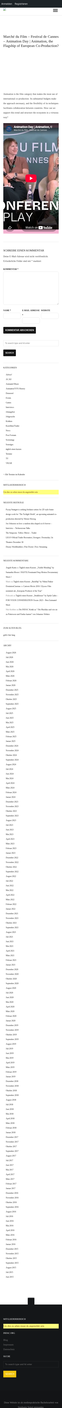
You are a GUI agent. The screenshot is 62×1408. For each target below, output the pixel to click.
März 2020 (10, 1011)
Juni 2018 (10, 1109)
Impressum (8, 1344)
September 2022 (12, 871)
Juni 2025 (10, 718)
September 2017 (12, 1151)
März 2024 (10, 788)
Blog (5, 1340)
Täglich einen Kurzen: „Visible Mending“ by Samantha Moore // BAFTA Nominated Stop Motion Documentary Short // (32, 572)
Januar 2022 (10, 909)
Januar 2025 (10, 741)
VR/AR (9, 463)
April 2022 (10, 895)
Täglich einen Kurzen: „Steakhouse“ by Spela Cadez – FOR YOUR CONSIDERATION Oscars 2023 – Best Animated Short (32, 600)
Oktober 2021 (11, 923)
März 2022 (10, 899)
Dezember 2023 (12, 802)
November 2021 (12, 918)
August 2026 (11, 653)
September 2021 (12, 927)
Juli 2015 (9, 1272)
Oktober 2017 (11, 1146)
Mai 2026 (9, 666)
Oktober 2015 (11, 1258)
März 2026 (10, 676)
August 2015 (11, 1267)
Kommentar (10, 269)
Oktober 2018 (11, 1090)
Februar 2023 (11, 848)
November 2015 (12, 1253)
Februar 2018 (11, 1128)
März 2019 (10, 1067)
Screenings (10, 440)
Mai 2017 (9, 1170)
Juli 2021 (9, 937)
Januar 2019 (10, 1076)
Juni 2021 (10, 941)
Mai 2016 (9, 1225)
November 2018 (12, 1086)
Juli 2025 (9, 713)
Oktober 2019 (11, 1034)
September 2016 (12, 1207)
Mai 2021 (9, 946)
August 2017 (11, 1156)
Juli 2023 (9, 825)
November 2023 (12, 806)
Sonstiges (9, 444)
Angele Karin (11, 567)
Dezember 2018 (12, 1081)
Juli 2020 (9, 993)
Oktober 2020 (11, 979)
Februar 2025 (11, 736)
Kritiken (9, 421)
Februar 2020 (11, 1016)
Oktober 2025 (11, 699)
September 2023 (12, 816)
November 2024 (12, 750)
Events (8, 398)
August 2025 (11, 708)
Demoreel (9, 393)
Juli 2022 (9, 881)
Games (8, 402)
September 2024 (12, 760)
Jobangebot (10, 412)
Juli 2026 (9, 657)
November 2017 (12, 1142)
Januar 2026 (10, 685)
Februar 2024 (11, 792)
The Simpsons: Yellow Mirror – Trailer (21, 533)
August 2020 (11, 988)
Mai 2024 (9, 778)
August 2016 (11, 1212)
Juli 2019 (9, 1048)
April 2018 (10, 1118)
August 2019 (11, 1044)
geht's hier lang (9, 635)
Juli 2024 (9, 769)
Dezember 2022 (12, 857)
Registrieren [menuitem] (21, 3)
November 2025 (12, 694)
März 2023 (10, 844)
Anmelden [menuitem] (6, 3)
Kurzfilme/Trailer (12, 426)
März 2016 (10, 1235)
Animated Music (12, 384)
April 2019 (10, 1062)
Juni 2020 (10, 997)
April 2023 (10, 839)
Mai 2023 (9, 834)
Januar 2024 (10, 797)
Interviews (10, 407)
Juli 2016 (9, 1216)
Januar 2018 (10, 1132)
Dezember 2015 (12, 1249)
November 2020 (12, 974)
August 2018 (11, 1100)
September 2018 (12, 1095)
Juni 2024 (10, 774)
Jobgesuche (10, 416)
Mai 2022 (9, 890)
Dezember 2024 (12, 746)
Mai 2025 (9, 722)
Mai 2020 (9, 1002)
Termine (9, 454)
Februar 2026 (11, 680)
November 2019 (12, 1030)
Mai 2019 (9, 1058)
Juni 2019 (10, 1053)
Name (7, 310)
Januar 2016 (10, 1244)
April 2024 (10, 783)
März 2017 (10, 1179)
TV (7, 458)
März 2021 (10, 955)
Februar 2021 (11, 960)
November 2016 (12, 1198)
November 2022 (12, 862)
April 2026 (10, 671)
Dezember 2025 (12, 690)
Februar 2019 (11, 1072)
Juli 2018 (9, 1104)
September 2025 (12, 704)
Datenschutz (9, 1349)
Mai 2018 (9, 1114)
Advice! (9, 375)
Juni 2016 (10, 1221)
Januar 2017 (10, 1188)
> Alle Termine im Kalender (14, 474)
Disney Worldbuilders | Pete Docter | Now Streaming (26, 547)
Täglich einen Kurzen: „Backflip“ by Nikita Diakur (33, 581)
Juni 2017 (10, 1165)
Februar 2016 (11, 1239)
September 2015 (12, 1263)
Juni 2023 (10, 830)
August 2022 (11, 876)
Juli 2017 (9, 1160)
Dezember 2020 (12, 969)
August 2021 (11, 932)
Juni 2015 (10, 1277)
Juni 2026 (10, 662)
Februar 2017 (11, 1184)
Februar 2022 (11, 904)
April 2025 (10, 727)
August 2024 (11, 764)
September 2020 (12, 983)
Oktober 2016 (11, 1202)
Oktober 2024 (11, 755)
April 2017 (10, 1174)
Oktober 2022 (11, 867)
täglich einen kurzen (13, 449)
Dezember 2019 (12, 1025)
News (8, 430)
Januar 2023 (10, 853)
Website (45, 310)
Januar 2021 (10, 965)
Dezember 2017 (12, 1137)
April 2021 (10, 951)
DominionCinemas (13, 586)
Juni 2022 (10, 885)
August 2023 (11, 820)
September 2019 (12, 1039)
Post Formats (11, 435)
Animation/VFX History (15, 388)
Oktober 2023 (11, 811)
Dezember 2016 (12, 1193)
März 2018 (10, 1123)
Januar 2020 (10, 1021)
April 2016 (10, 1230)
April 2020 (10, 1007)
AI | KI (8, 379)
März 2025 (10, 732)
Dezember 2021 (12, 913)
